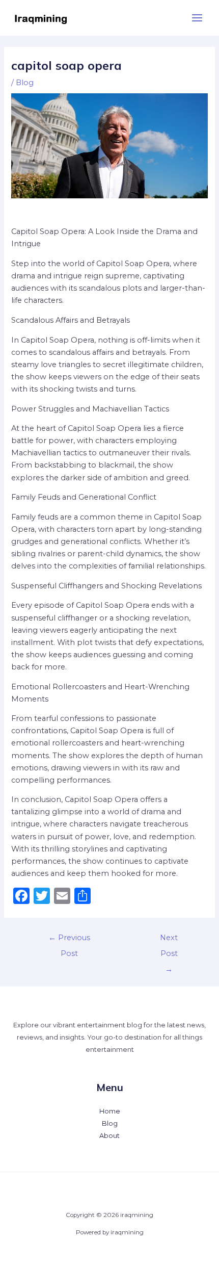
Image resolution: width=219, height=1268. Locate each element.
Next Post (169, 940)
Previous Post (69, 940)
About (109, 1136)
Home (109, 1111)
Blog (25, 82)
